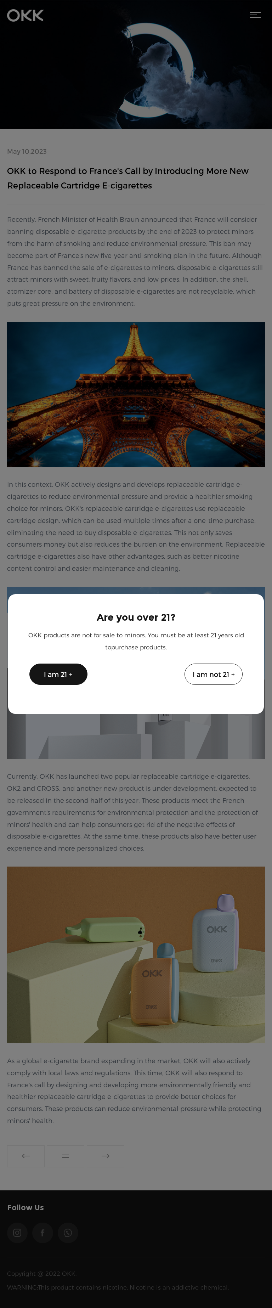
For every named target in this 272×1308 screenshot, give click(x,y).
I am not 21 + (214, 674)
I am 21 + (58, 674)
